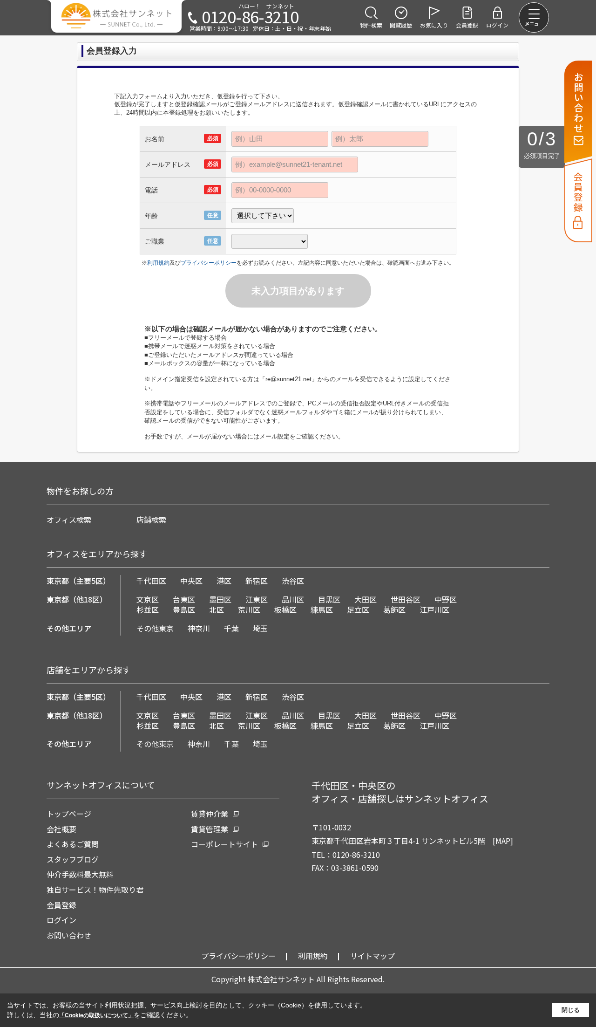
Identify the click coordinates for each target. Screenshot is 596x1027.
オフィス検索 (69, 519)
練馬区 (322, 609)
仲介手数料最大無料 (80, 874)
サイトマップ (372, 955)
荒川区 (249, 609)
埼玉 (260, 628)
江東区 (256, 599)
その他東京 (155, 628)
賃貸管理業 (209, 829)
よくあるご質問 (73, 843)
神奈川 (199, 628)
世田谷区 (405, 599)
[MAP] (503, 840)
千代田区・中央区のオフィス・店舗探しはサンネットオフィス (400, 792)
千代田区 (151, 580)
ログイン (61, 919)
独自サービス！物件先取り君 (95, 889)
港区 (224, 580)
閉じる (571, 1009)
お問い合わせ (69, 935)
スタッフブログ (73, 859)
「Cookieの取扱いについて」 (96, 1015)
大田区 (365, 599)
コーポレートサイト (224, 843)
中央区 (191, 580)
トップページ (69, 813)
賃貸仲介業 (209, 813)
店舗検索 (151, 519)
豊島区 (184, 609)
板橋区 (285, 609)
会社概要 (61, 829)
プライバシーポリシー (209, 263)
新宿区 (256, 580)
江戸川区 (434, 609)
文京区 (147, 599)
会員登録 (61, 905)
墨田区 (220, 599)
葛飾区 (394, 609)
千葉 (231, 628)
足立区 (358, 609)
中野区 (445, 599)
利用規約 (158, 263)
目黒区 (329, 599)
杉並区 (147, 609)
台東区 (184, 599)
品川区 (293, 599)
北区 (216, 609)
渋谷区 (293, 580)
